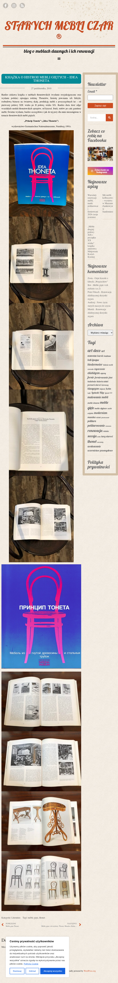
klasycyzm (93, 388)
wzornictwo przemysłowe (100, 450)
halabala (92, 381)
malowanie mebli (98, 397)
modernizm (100, 413)
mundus (92, 417)
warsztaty (100, 442)
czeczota (90, 369)
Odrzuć (32, 971)
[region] (37, 957)
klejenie (102, 389)
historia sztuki (102, 381)
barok (100, 355)
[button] (59, 58)
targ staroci (107, 436)
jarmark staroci (94, 385)
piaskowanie (105, 418)
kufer (89, 393)
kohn (108, 388)
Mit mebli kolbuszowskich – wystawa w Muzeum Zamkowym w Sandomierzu (109, 203)
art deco (94, 350)
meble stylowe (101, 408)
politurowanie (96, 425)
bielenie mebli (108, 365)
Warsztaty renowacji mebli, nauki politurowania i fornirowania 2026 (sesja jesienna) (94, 206)
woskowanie (94, 446)
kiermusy (105, 385)
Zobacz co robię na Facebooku (97, 135)
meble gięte (33, 917)
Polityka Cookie (31, 964)
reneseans (108, 426)
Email (92, 91)
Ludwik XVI (108, 393)
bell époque (93, 360)
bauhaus (107, 356)
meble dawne (93, 402)
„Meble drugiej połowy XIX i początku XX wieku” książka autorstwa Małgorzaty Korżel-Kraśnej (93, 241)
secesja (92, 436)
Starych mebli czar (59, 30)
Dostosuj (17, 971)
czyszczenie (99, 368)
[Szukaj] (109, 117)
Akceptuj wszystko (53, 971)
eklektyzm (94, 373)
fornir (91, 377)
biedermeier (95, 364)
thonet (42, 917)
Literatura (16, 917)
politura (92, 421)
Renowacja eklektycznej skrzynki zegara (99, 295)
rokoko (106, 431)
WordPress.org (90, 970)
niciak (98, 417)
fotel (110, 377)
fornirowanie (101, 377)
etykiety (103, 373)
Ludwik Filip (98, 392)
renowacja (95, 430)
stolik (99, 437)
